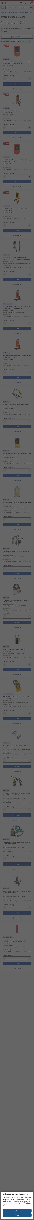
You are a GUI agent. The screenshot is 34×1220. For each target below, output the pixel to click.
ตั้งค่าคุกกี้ (17, 1215)
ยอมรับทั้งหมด (17, 1211)
